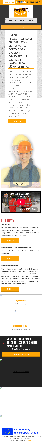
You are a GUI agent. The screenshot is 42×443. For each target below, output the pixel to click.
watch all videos (20, 354)
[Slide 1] (18, 184)
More (16, 121)
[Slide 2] (23, 184)
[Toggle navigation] (21, 27)
